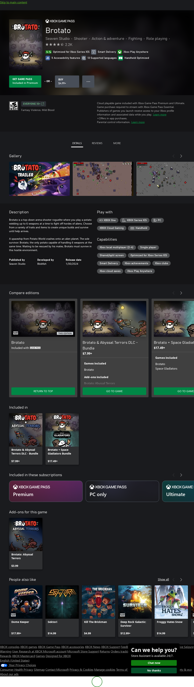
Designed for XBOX (58, 656)
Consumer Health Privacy (16, 669)
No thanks (154, 670)
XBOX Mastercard (23, 656)
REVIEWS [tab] (97, 143)
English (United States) (15, 660)
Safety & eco (183, 669)
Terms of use (124, 669)
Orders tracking (121, 651)
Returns (105, 651)
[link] (25, 439)
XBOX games (28, 647)
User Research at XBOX (27, 651)
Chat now (154, 663)
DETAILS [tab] (77, 143)
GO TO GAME (114, 391)
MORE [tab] (117, 143)
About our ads (9, 674)
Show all (163, 579)
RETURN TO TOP (43, 391)
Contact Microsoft (57, 669)
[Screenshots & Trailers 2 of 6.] (103, 179)
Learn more (159, 114)
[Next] (181, 156)
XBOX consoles (10, 647)
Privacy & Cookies (81, 669)
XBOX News (92, 647)
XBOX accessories (72, 647)
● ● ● (88, 81)
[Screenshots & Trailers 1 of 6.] (39, 179)
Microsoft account (54, 651)
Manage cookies (104, 669)
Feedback (127, 647)
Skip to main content (13, 2)
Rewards (5, 656)
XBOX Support (110, 647)
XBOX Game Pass (49, 647)
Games (40, 656)
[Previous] (173, 156)
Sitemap (39, 669)
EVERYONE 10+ (31, 104)
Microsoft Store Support (83, 651)
